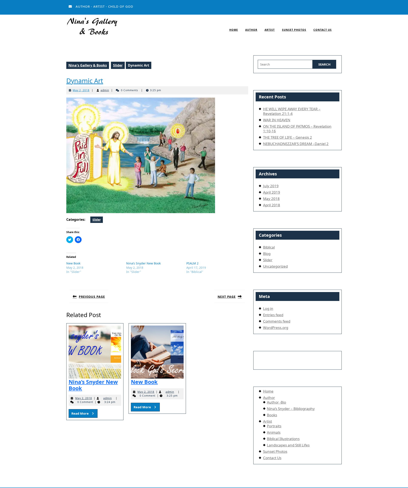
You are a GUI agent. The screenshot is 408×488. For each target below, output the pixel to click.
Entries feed (273, 314)
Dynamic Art (84, 80)
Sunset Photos (294, 30)
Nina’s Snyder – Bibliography (291, 408)
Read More (84, 413)
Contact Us (322, 30)
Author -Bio (276, 402)
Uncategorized (275, 266)
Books (272, 414)
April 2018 (271, 205)
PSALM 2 (192, 263)
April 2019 (271, 192)
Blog (267, 253)
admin (105, 90)
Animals (273, 432)
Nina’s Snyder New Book (143, 263)
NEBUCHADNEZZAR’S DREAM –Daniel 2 (296, 143)
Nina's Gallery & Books (87, 65)
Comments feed (276, 321)
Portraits (274, 426)
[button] (91, 27)
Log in (268, 308)
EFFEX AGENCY (298, 359)
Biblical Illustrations (283, 438)
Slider (118, 65)
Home (233, 30)
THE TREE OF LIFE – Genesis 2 (287, 137)
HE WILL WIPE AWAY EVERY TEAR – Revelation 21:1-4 (291, 111)
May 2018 (271, 198)
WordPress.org (275, 327)
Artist (270, 30)
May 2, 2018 (81, 90)
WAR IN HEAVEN (276, 119)
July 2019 (271, 185)
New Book (73, 263)
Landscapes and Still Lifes (288, 445)
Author (251, 30)
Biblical (269, 247)
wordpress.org (217, 484)
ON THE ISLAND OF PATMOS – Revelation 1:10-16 (297, 128)
